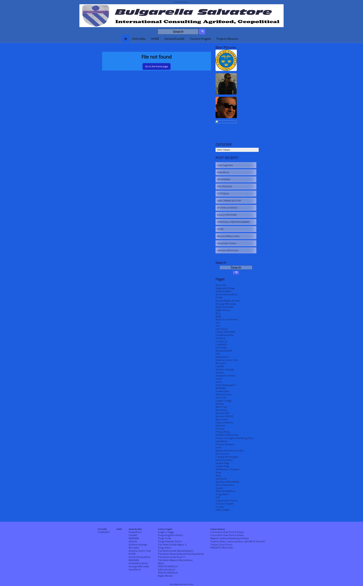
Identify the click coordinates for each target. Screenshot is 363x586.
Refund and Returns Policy (230, 450)
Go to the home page (156, 66)
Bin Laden (221, 363)
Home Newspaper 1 (226, 385)
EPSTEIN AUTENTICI (227, 207)
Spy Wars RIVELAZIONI (227, 481)
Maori (161, 563)
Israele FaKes (222, 391)
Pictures (220, 428)
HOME (155, 39)
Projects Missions (227, 39)
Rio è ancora (222, 453)
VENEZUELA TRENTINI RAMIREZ (233, 222)
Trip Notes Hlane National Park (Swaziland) (180, 553)
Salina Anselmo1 (224, 460)
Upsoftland (221, 441)
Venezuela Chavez (226, 243)
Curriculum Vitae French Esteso (227, 532)
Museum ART (223, 413)
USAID (220, 229)
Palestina (220, 425)
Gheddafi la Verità (225, 375)
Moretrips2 (221, 410)
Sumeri (219, 488)
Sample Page (222, 463)
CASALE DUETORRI (225, 332)
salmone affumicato (227, 250)
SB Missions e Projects (227, 469)
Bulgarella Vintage (225, 288)
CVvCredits (138, 39)
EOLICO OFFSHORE (227, 214)
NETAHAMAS (223, 179)
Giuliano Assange (225, 369)
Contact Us (221, 341)
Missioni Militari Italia (228, 236)
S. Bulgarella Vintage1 (227, 456)
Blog (218, 313)
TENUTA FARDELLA (225, 491)
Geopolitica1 (222, 356)
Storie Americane (225, 485)
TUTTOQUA (223, 193)
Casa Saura (221, 328)
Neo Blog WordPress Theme (181, 584)
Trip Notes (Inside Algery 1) (172, 544)
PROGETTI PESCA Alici (227, 435)
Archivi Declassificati (226, 294)
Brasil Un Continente (227, 319)
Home (219, 378)
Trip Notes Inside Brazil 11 (172, 557)
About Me (221, 285)
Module (220, 403)
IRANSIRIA (221, 388)
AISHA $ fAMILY (223, 291)
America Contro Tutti (227, 360)
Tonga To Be (164, 538)
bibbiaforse (223, 172)
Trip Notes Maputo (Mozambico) (175, 560)
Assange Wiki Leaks (226, 303)
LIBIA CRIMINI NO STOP (229, 200)
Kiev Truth (221, 397)
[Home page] (125, 39)
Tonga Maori (222, 494)
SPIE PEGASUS (224, 186)
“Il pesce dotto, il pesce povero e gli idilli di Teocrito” (237, 541)
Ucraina (220, 506)
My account (222, 419)
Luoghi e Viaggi (224, 400)
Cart (218, 322)
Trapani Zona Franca (227, 500)
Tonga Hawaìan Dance (170, 541)
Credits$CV (221, 344)
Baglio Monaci (223, 310)
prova (219, 447)
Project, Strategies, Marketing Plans (234, 438)
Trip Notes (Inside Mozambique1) (175, 550)
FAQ (218, 353)
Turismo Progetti (200, 39)
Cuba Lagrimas (225, 165)
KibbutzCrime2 (223, 394)
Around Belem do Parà (228, 300)
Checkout (221, 338)
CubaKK (220, 366)
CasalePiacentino (225, 335)
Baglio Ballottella (224, 307)
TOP (218, 497)
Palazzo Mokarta (224, 422)
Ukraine (220, 372)
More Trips (221, 406)
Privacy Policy (223, 431)
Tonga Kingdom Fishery (170, 535)
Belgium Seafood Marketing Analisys (229, 538)
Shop (218, 472)
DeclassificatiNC (174, 39)
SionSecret (221, 478)
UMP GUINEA (223, 509)
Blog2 (218, 316)
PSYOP (219, 297)
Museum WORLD (225, 416)
